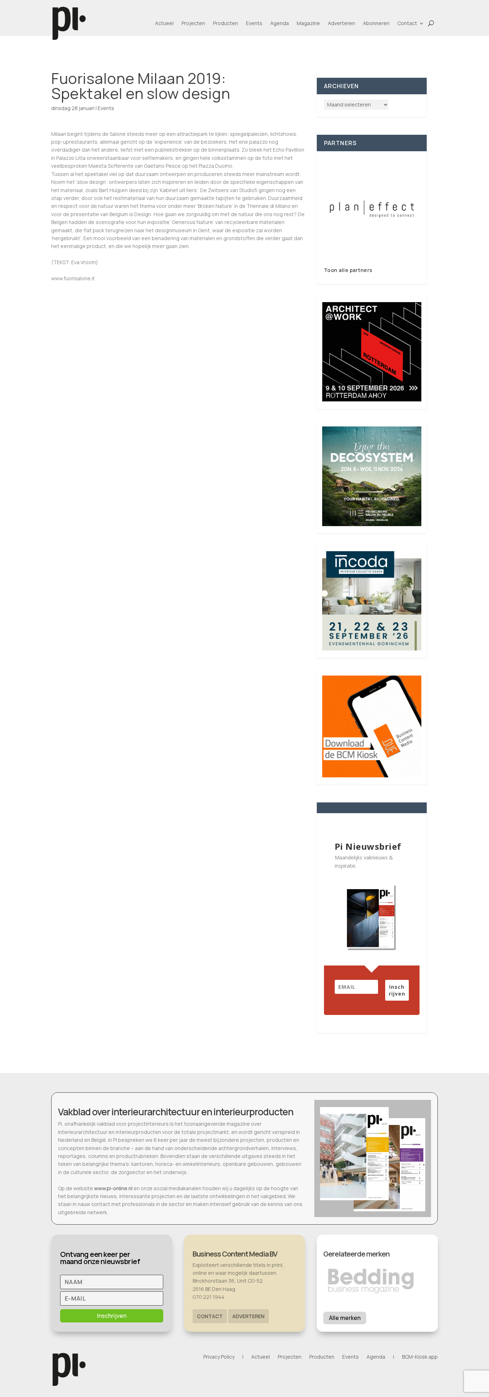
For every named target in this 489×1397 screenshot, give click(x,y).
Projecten (193, 23)
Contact (407, 23)
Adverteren (341, 23)
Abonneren (376, 23)
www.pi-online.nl (113, 1188)
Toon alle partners (348, 270)
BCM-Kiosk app (420, 1357)
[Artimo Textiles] (372, 209)
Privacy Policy (218, 1357)
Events (254, 23)
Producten (225, 23)
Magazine (308, 23)
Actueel (164, 23)
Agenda (279, 23)
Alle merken (344, 1318)
